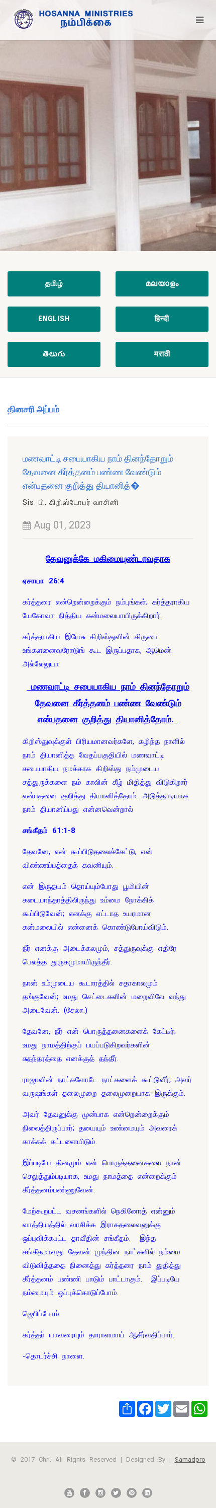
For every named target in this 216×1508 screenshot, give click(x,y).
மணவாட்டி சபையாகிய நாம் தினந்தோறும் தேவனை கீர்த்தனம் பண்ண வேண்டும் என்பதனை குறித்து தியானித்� (98, 472)
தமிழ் (54, 283)
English (54, 318)
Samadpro (190, 1459)
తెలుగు (54, 353)
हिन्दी (162, 318)
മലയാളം (162, 283)
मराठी (162, 353)
